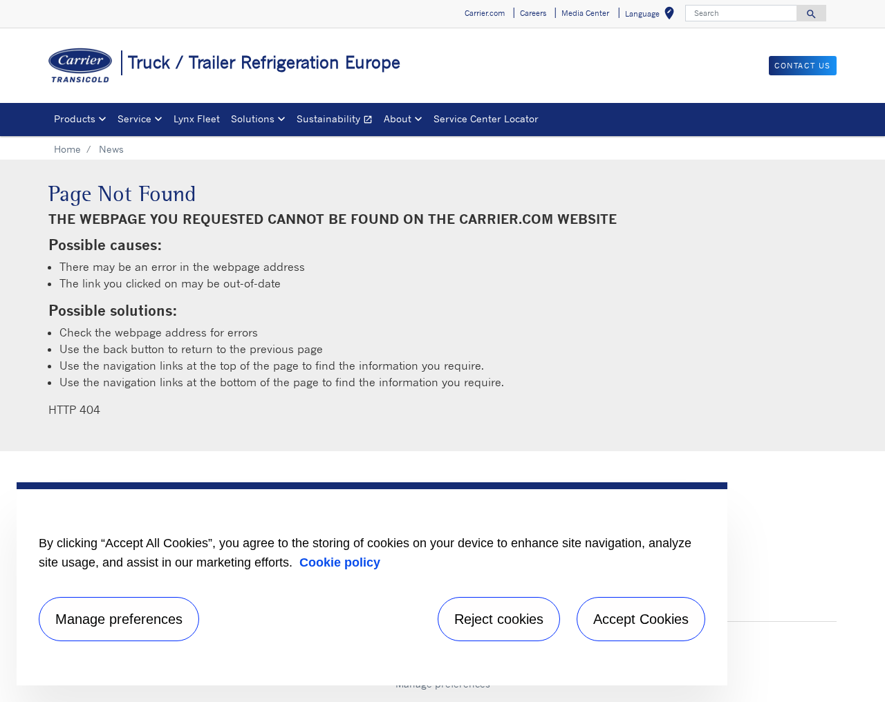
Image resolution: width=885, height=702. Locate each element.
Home (67, 149)
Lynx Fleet (197, 118)
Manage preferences (119, 619)
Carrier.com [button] (485, 13)
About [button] (397, 118)
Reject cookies (498, 619)
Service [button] (134, 118)
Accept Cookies (641, 619)
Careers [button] (533, 13)
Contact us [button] (802, 65)
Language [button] (652, 16)
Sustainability (337, 121)
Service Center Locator (486, 118)
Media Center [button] (585, 13)
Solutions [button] (252, 118)
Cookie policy (339, 562)
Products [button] (74, 118)
